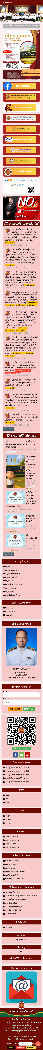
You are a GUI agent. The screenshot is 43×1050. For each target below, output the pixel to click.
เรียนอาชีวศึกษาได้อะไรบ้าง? (31, 518)
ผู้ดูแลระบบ (31, 1027)
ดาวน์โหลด (18, 350)
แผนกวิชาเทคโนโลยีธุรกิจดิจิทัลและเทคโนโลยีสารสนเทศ (22, 875)
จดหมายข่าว (9, 595)
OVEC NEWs (9, 907)
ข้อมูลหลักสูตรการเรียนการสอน (15, 564)
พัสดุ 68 (21, 931)
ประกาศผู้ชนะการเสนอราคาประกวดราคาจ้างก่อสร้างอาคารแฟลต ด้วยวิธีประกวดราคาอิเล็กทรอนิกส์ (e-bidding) (21, 397)
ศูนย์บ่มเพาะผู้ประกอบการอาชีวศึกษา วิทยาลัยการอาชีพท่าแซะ (21, 424)
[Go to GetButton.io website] (38, 1048)
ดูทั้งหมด (9, 408)
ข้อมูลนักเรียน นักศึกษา (12, 575)
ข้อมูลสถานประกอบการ (12, 553)
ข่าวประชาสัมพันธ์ (11, 591)
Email (5, 671)
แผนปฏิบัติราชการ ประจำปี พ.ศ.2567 (17, 754)
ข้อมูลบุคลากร (9, 571)
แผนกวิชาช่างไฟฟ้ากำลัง (13, 890)
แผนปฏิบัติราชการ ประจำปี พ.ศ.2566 (17, 758)
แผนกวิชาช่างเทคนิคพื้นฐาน (14, 886)
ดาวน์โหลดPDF (10, 222)
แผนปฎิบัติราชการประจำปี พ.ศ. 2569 (17, 747)
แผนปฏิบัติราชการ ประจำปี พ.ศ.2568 (17, 751)
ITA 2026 (8, 795)
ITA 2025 (8, 799)
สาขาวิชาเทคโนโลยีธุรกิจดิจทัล (14, 858)
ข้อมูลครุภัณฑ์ (9, 560)
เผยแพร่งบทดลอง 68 (12, 820)
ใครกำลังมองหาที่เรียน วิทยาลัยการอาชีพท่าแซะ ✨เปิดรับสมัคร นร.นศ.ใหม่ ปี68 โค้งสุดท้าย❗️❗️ (31, 447)
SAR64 (7, 782)
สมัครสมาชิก (15, 688)
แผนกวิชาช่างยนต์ (11, 893)
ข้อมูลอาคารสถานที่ (11, 557)
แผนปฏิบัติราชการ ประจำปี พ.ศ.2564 (17, 761)
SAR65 (7, 778)
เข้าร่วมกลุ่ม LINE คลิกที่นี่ (21, 728)
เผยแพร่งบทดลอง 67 (12, 823)
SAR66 (7, 775)
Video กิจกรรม (10, 587)
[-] (21, 13)
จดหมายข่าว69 (21, 919)
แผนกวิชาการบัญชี (11, 883)
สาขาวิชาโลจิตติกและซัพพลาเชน (15, 851)
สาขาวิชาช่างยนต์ (10, 844)
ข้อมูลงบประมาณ (10, 567)
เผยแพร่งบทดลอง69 (11, 816)
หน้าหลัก (8, 2)
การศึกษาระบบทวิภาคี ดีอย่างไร (31, 498)
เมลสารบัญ (20, 1027)
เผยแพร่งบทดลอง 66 (12, 827)
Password (6, 678)
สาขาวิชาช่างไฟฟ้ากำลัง (12, 840)
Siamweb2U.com (33, 1023)
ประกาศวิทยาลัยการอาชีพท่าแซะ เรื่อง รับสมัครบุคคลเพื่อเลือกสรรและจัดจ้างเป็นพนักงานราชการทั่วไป (20, 362)
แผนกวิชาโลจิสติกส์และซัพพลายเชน (16, 879)
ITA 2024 (8, 803)
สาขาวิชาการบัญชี (10, 848)
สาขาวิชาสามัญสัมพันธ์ (12, 855)
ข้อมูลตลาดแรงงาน (11, 550)
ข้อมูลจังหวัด (9, 546)
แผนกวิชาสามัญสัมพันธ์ (12, 872)
